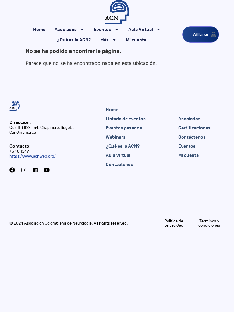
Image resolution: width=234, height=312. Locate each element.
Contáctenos (119, 164)
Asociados (66, 29)
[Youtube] (47, 170)
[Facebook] (12, 170)
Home (39, 29)
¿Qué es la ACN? (74, 39)
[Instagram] (24, 170)
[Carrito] (213, 34)
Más (104, 39)
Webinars (116, 137)
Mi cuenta (136, 39)
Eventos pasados (124, 127)
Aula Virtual (140, 29)
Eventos (102, 29)
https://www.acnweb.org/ (32, 156)
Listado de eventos (126, 118)
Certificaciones (194, 127)
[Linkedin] (35, 170)
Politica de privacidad (174, 223)
